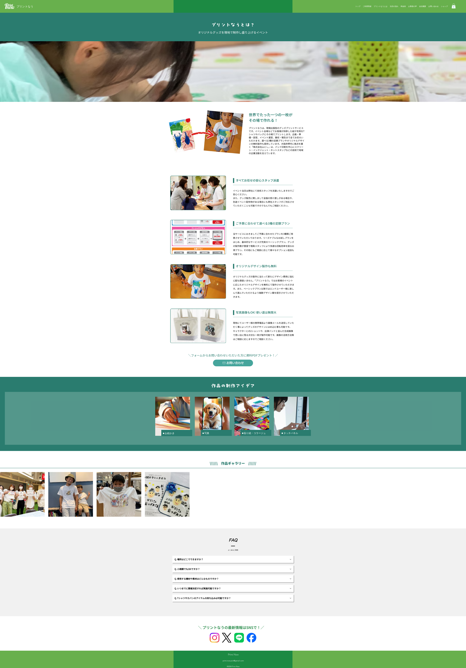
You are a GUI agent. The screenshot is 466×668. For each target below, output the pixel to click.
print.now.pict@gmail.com (233, 661)
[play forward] (463, 494)
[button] (454, 6)
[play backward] (3, 494)
